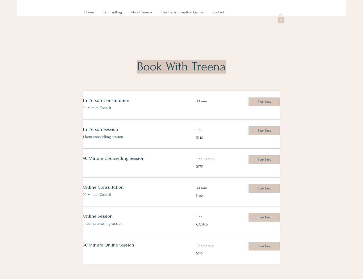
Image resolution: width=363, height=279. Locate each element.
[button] (281, 18)
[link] (134, 100)
